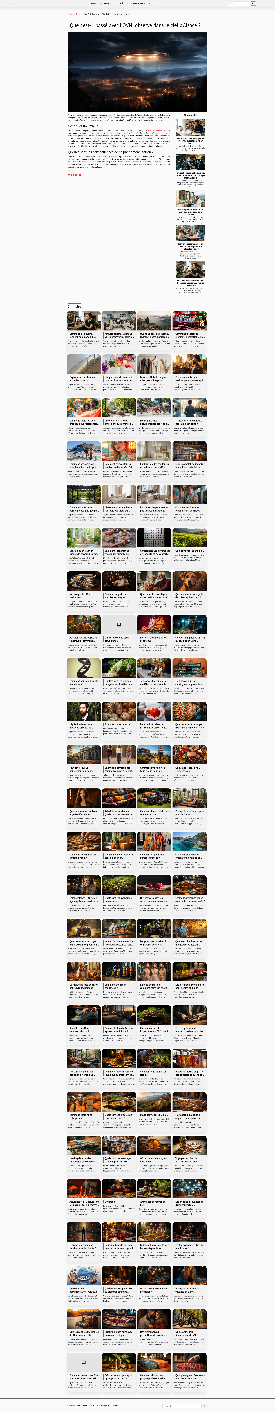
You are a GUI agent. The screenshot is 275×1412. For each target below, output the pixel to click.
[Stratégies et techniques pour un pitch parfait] (190, 407)
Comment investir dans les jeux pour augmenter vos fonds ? (119, 1074)
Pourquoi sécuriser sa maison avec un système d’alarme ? (153, 727)
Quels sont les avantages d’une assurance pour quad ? (84, 944)
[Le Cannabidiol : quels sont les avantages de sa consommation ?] (154, 1232)
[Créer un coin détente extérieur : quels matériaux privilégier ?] (119, 407)
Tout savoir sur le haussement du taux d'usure (80, 771)
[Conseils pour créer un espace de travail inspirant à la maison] (84, 537)
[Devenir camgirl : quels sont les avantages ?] (119, 581)
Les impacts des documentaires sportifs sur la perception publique (154, 423)
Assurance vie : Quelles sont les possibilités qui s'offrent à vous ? (84, 1205)
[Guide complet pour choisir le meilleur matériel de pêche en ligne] (190, 451)
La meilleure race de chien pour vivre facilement (84, 986)
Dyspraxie (110, 1201)
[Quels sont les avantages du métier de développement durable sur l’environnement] (119, 885)
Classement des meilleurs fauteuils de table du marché (118, 510)
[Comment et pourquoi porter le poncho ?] (154, 841)
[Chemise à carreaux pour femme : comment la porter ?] (119, 754)
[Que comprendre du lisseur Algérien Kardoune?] (84, 798)
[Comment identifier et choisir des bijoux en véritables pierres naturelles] (119, 537)
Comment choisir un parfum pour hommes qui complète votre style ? (189, 380)
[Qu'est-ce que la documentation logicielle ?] (84, 1275)
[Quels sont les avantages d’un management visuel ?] (190, 711)
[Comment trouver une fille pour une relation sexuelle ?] (84, 1362)
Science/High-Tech (136, 3)
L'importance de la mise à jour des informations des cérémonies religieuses (118, 380)
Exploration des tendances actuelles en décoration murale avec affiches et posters (154, 468)
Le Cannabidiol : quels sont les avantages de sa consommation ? (154, 1248)
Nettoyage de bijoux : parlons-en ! (81, 596)
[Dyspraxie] (119, 1188)
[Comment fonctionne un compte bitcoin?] (84, 841)
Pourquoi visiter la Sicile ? (154, 1114)
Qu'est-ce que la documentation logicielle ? (84, 1290)
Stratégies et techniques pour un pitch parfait (188, 422)
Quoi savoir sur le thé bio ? (189, 550)
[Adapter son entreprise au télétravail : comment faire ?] (84, 624)
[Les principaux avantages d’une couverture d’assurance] (190, 1188)
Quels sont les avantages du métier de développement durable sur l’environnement (120, 902)
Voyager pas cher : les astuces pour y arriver (186, 1160)
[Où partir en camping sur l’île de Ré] (154, 1145)
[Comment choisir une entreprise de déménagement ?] (84, 1101)
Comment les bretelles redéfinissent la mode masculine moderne (187, 510)
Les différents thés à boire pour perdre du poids (189, 986)
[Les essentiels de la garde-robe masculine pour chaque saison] (154, 364)
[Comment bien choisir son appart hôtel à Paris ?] (119, 1015)
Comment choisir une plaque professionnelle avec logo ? (152, 1378)
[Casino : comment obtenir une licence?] (190, 1232)
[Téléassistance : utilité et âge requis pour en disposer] (84, 885)
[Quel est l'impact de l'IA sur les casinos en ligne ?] (190, 624)
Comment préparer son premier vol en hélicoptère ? (84, 467)
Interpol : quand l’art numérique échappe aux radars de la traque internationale (191, 175)
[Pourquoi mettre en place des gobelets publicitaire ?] (190, 1058)
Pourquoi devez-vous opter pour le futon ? (189, 813)
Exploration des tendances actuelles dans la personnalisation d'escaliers (84, 380)
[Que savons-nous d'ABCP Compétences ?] (190, 754)
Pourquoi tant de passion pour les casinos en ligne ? (119, 1246)
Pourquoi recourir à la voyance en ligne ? (187, 1290)
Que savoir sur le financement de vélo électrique (186, 1335)
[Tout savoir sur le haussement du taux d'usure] (84, 754)
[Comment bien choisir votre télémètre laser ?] (154, 798)
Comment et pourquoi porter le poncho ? (152, 856)
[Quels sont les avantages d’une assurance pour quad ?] (84, 928)
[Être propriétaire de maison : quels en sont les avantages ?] (190, 1015)
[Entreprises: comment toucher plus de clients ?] (84, 1232)
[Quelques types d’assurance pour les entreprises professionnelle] (190, 1362)
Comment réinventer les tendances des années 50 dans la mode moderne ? (118, 467)
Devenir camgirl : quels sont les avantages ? (117, 596)
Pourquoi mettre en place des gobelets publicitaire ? (189, 1073)
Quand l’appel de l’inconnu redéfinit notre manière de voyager (154, 337)
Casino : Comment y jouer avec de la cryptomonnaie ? (190, 899)
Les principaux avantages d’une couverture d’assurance (189, 1205)
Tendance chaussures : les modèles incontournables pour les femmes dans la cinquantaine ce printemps (154, 685)
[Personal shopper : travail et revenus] (154, 624)
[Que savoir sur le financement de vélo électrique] (190, 1318)
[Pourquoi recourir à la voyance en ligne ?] (190, 1275)
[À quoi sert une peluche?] (119, 711)
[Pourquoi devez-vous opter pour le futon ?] (190, 798)
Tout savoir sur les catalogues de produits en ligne (189, 684)
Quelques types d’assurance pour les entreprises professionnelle (190, 1378)
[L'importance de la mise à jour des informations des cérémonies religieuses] (119, 364)
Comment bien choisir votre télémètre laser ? (155, 813)
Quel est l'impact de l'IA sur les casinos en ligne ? (190, 639)
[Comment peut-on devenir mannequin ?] (84, 668)
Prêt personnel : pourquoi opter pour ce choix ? (118, 1377)
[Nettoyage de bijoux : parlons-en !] (84, 581)
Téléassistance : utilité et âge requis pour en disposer (84, 899)
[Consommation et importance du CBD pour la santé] (154, 1015)
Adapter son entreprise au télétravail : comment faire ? (83, 641)
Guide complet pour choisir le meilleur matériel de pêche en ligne (189, 467)
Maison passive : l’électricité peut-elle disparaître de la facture (190, 212)
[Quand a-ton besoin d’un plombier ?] (154, 1275)
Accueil (70, 14)
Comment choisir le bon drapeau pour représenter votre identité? (83, 423)
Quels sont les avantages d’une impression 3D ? (118, 1160)
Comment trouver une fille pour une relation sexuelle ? (84, 1378)
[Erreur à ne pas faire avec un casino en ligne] (119, 1318)
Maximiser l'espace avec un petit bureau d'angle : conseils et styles (154, 510)
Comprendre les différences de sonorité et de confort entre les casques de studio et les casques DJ (155, 555)
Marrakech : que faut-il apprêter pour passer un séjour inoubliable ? (188, 1118)
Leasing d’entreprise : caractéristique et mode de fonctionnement (84, 1161)
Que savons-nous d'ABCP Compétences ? (188, 769)
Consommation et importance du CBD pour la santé (154, 1031)
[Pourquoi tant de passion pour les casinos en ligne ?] (119, 1232)
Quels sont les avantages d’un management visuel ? (189, 726)
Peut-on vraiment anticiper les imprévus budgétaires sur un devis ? (190, 141)
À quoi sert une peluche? (118, 724)
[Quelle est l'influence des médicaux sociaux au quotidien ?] (190, 928)
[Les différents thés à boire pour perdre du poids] (190, 971)
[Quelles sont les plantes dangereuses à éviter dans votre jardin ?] (119, 668)
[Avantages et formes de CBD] (154, 1188)
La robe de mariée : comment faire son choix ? (154, 986)
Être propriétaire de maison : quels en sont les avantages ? (189, 1031)
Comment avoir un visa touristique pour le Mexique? (152, 771)
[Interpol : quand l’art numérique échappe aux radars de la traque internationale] (190, 162)
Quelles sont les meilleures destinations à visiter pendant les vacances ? (84, 1335)
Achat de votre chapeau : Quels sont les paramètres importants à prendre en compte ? (119, 816)
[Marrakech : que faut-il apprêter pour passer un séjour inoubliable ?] (190, 1101)
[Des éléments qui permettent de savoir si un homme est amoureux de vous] (154, 1318)
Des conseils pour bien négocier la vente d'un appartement (82, 1074)
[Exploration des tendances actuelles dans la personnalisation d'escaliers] (84, 364)
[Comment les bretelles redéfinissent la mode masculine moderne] (190, 494)
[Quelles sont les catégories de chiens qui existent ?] (190, 581)
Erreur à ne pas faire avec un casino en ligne (118, 1333)
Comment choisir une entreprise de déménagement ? (81, 1118)
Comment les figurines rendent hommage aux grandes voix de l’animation (190, 283)
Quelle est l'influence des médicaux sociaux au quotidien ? (189, 944)
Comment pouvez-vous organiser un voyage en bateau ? (188, 857)
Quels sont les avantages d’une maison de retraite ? (154, 596)
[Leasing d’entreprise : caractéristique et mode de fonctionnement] (84, 1145)
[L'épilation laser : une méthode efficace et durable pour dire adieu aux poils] (84, 711)
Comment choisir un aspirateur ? (115, 986)
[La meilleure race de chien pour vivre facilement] (84, 971)
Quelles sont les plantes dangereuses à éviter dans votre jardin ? (119, 684)
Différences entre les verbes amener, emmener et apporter (153, 901)
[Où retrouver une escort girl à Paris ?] (119, 624)
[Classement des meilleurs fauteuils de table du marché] (119, 494)
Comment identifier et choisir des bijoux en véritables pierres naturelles (117, 555)
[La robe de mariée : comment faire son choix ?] (154, 971)
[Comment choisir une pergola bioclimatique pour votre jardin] (84, 494)
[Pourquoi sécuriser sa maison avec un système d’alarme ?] (154, 711)
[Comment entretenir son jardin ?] (154, 1058)
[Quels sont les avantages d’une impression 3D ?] (119, 1145)
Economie (91, 3)
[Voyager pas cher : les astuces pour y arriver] (190, 1145)
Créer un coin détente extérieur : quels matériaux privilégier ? (119, 423)
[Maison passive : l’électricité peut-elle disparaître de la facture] (190, 198)
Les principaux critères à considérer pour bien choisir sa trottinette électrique (153, 946)
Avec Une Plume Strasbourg (159, 130)
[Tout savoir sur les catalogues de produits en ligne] (190, 668)
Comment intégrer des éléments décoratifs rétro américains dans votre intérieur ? (189, 338)
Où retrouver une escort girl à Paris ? (117, 639)
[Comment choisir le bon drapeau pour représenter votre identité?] (84, 407)
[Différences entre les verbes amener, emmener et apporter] (154, 885)
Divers (152, 3)
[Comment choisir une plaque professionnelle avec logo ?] (154, 1362)
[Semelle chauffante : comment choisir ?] (84, 1015)
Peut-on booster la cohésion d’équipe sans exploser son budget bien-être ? (190, 246)
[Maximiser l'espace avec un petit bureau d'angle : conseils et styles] (154, 494)
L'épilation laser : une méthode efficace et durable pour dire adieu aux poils (82, 729)
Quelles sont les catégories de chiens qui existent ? (189, 596)
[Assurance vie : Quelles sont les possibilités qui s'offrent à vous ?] (84, 1188)
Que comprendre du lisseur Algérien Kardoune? (84, 813)
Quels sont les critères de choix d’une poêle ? (118, 1116)
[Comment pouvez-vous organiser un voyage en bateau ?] (190, 841)
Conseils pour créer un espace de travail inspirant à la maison (84, 554)
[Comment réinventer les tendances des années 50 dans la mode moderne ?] (119, 451)
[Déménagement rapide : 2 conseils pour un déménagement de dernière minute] (119, 841)
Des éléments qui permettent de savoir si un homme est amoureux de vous (154, 1336)
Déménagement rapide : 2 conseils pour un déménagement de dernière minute (119, 859)
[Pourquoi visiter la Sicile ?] (154, 1101)
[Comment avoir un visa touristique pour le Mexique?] (154, 754)
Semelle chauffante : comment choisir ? (81, 1030)
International (107, 3)
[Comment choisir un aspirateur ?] (119, 971)
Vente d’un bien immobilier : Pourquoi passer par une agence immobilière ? (119, 944)
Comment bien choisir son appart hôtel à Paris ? (119, 1030)
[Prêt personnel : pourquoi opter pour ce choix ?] (119, 1362)
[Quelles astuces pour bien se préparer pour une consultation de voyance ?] (119, 1275)
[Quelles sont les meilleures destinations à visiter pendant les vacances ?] (84, 1318)
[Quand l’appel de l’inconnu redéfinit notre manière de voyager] (154, 320)
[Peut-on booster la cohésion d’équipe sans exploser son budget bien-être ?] (190, 233)
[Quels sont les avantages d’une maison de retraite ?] (154, 581)
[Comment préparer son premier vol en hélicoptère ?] (84, 451)
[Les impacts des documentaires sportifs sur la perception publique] (154, 407)
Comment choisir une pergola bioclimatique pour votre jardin (84, 510)
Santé (120, 3)
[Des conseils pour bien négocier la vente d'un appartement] (84, 1058)
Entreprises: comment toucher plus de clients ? (83, 1246)
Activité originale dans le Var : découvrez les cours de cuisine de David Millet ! (119, 337)
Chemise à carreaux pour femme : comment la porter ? (119, 771)
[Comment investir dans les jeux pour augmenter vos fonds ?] (119, 1058)
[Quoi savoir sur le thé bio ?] (190, 537)
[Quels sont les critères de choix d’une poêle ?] (119, 1101)
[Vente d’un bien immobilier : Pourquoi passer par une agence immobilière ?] (119, 928)
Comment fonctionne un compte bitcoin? (83, 856)
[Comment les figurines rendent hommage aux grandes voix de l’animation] (190, 269)
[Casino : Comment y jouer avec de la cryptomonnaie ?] (190, 885)
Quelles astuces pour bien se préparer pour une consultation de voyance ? (119, 1291)
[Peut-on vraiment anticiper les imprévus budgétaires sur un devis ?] (190, 127)
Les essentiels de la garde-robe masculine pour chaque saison (154, 380)
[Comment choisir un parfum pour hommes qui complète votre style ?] (190, 364)
